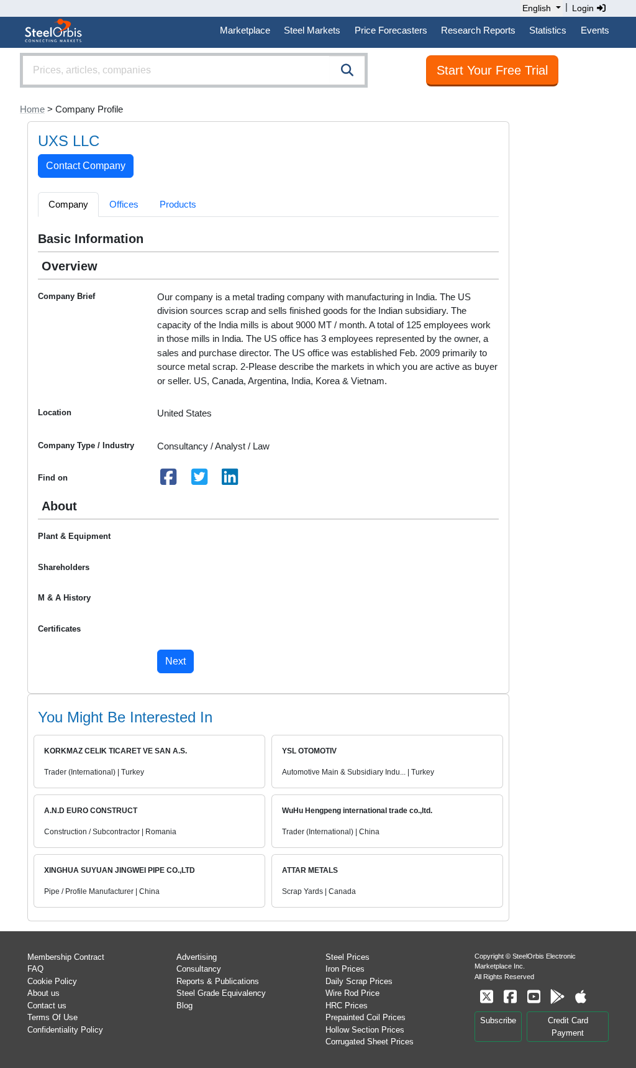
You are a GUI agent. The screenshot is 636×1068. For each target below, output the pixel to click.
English (536, 8)
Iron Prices (345, 969)
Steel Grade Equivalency (221, 993)
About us (43, 993)
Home (32, 109)
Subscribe (498, 1020)
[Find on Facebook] (169, 480)
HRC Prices (346, 1005)
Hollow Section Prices (364, 1029)
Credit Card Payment (568, 1027)
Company (68, 204)
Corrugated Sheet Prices (369, 1041)
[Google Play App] (557, 996)
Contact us (46, 1005)
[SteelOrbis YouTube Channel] (533, 996)
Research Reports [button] (478, 30)
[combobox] (193, 70)
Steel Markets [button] (312, 30)
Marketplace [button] (245, 30)
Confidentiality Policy (65, 1029)
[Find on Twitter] (199, 480)
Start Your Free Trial (492, 70)
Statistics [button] (547, 30)
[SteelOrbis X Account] (486, 996)
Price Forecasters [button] (391, 30)
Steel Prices (347, 957)
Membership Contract (65, 957)
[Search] (347, 70)
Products (178, 204)
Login (584, 8)
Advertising (196, 957)
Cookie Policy (52, 981)
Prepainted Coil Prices (365, 1017)
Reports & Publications (217, 981)
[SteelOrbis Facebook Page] (510, 996)
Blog (184, 1005)
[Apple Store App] (580, 996)
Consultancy (198, 969)
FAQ (35, 969)
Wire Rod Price (352, 993)
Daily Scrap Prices (359, 981)
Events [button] (595, 30)
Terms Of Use (52, 1017)
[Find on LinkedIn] (230, 480)
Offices (124, 204)
